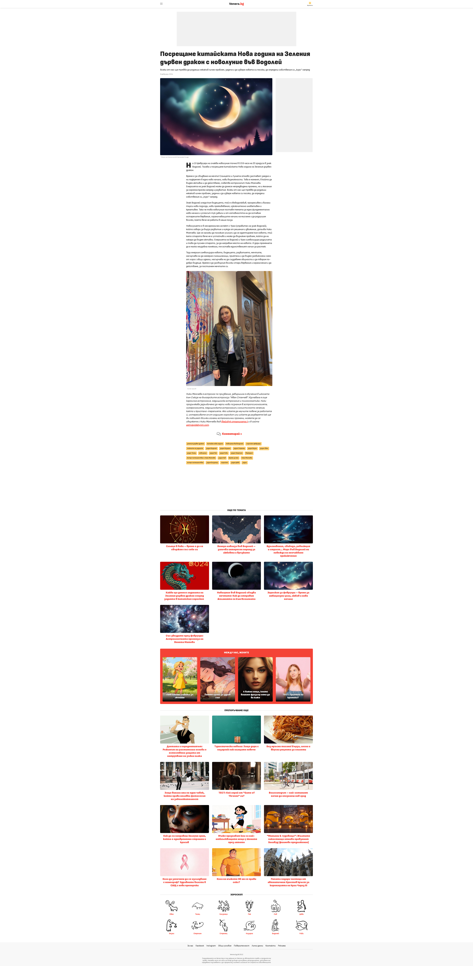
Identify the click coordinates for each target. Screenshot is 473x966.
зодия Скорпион (236, 453)
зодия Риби (224, 453)
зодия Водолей (211, 448)
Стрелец (223, 933)
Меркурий (249, 453)
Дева (301, 914)
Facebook (200, 946)
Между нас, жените (236, 652)
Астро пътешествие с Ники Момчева (201, 458)
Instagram (211, 946)
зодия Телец (191, 453)
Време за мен (233, 458)
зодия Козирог (225, 448)
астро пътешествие (195, 462)
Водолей (275, 933)
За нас (190, 946)
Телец (197, 914)
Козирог (249, 933)
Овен (171, 914)
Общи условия (224, 946)
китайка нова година (215, 444)
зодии (245, 462)
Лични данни (257, 946)
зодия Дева (235, 462)
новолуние (203, 453)
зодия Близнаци (212, 462)
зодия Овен (264, 448)
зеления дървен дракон (195, 444)
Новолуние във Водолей (234, 444)
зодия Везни (252, 448)
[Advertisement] (236, 27)
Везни (171, 933)
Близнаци (224, 914)
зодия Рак (213, 453)
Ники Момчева (247, 458)
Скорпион (198, 933)
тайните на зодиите (195, 448)
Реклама (282, 946)
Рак (249, 914)
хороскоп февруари (253, 444)
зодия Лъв (222, 458)
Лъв (275, 914)
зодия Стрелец (239, 448)
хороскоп (224, 462)
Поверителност (241, 946)
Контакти (270, 946)
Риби (301, 933)
